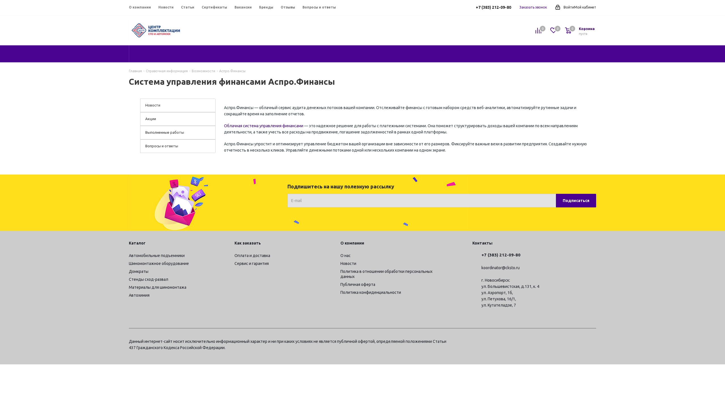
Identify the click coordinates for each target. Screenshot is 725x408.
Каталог (137, 243)
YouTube (577, 342)
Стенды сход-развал (148, 279)
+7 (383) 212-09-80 (493, 7)
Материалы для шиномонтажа (157, 287)
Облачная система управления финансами (263, 126)
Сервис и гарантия (251, 263)
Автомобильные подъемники (157, 255)
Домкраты (138, 271)
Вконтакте (563, 342)
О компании (352, 243)
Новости (348, 263)
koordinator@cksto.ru (500, 267)
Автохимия (139, 295)
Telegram (549, 342)
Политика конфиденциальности (370, 292)
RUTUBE (592, 342)
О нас (345, 255)
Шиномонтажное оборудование (159, 263)
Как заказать (247, 243)
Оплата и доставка (252, 255)
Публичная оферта (357, 284)
